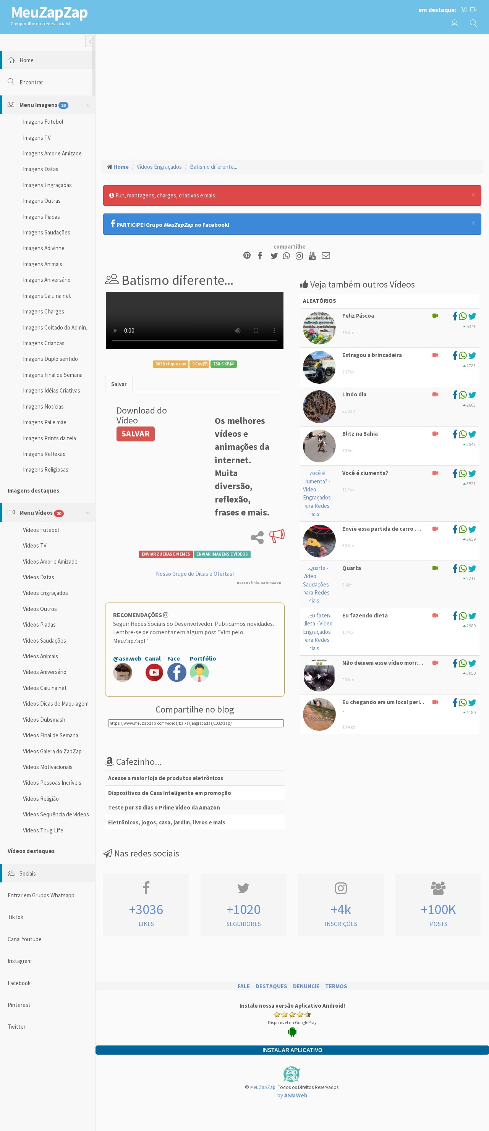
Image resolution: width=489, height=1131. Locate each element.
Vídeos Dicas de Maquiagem (56, 703)
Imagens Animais (42, 264)
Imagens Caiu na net (47, 295)
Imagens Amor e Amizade (52, 153)
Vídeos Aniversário (44, 671)
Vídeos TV (35, 545)
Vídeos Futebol (41, 529)
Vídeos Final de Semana (50, 735)
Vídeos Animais (40, 656)
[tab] (119, 384)
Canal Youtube (25, 939)
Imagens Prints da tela (49, 438)
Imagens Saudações (46, 232)
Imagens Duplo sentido (50, 358)
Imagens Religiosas (45, 469)
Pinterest (19, 1004)
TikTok (15, 917)
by (292, 1095)
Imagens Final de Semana (53, 374)
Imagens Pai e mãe (44, 422)
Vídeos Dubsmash (44, 719)
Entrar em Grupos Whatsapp (41, 895)
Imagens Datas (40, 169)
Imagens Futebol (43, 121)
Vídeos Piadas (39, 624)
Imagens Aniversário (47, 279)
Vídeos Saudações (44, 640)
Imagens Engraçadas (47, 185)
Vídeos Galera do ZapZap (52, 751)
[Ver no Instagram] (300, 256)
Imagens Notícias (43, 406)
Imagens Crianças (44, 343)
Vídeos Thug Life (43, 830)
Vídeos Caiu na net (45, 688)
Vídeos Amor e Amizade (50, 561)
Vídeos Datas (38, 577)
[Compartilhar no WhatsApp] (288, 256)
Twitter (17, 1026)
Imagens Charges (43, 311)
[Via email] (326, 256)
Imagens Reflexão (44, 453)
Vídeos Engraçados (45, 592)
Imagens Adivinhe (44, 248)
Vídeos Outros (40, 608)
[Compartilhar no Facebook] (262, 256)
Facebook (19, 983)
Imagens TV (37, 137)
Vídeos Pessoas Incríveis (52, 782)
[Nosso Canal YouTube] (313, 256)
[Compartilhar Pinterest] (247, 256)
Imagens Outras (42, 200)
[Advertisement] (292, 95)
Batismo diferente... (213, 166)
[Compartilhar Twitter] (276, 256)
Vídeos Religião (41, 798)
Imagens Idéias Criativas (51, 390)
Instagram (20, 961)
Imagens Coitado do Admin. (55, 327)
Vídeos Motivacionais (48, 767)
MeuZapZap (262, 1087)
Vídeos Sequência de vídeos (56, 814)
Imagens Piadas (41, 216)
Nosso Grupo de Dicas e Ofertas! (195, 573)
